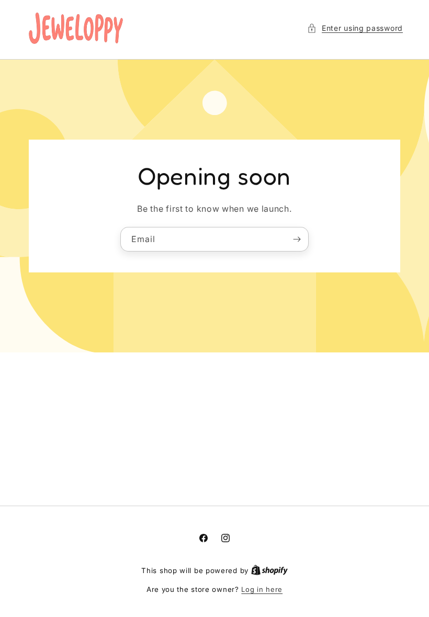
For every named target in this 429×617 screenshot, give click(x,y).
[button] (355, 28)
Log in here (262, 589)
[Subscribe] (296, 238)
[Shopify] (269, 570)
